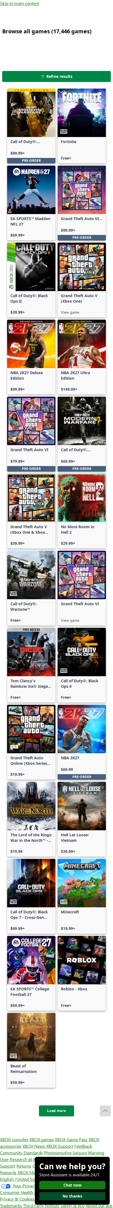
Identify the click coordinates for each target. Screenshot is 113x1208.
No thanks (72, 1196)
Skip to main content (19, 3)
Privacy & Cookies (17, 1199)
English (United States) (21, 1179)
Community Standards (21, 1152)
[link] (31, 126)
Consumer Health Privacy (24, 1192)
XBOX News (33, 1146)
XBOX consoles (14, 1139)
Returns (23, 1166)
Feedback (83, 1146)
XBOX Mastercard (34, 1172)
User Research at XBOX (22, 1159)
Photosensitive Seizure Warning (74, 1152)
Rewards (8, 1172)
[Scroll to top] (105, 1110)
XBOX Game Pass (71, 1139)
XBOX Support (59, 1146)
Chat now (72, 1185)
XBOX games (41, 1139)
